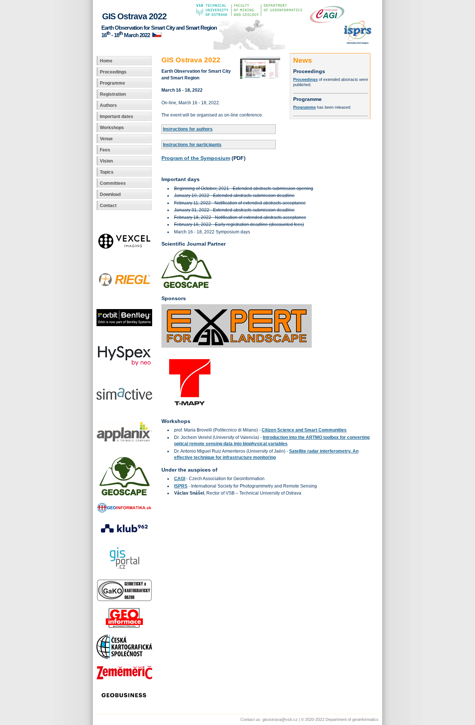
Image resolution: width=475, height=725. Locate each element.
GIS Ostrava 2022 (134, 16)
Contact (108, 205)
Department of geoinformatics (352, 719)
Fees (105, 149)
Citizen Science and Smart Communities (304, 429)
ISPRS (180, 485)
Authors (108, 105)
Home (106, 60)
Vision (106, 160)
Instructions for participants (192, 144)
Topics (107, 172)
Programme (112, 83)
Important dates (116, 116)
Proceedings (113, 71)
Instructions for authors (188, 129)
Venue (106, 138)
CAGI (179, 478)
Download (110, 194)
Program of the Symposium (195, 158)
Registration (113, 94)
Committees (113, 183)
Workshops (112, 127)
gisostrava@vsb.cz (280, 719)
